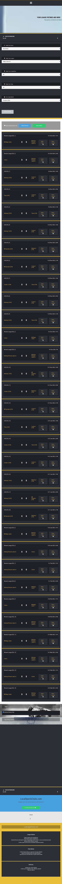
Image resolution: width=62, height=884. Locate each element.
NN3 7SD (42, 142)
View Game (53, 142)
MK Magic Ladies (8, 142)
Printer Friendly (7, 111)
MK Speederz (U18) (8, 249)
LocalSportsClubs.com (30, 807)
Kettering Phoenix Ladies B (33, 160)
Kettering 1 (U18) (8, 231)
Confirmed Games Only (9, 712)
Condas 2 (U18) (33, 177)
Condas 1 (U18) (33, 231)
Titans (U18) (7, 195)
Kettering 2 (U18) (8, 177)
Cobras (5, 160)
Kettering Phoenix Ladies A (33, 142)
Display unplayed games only (11, 125)
